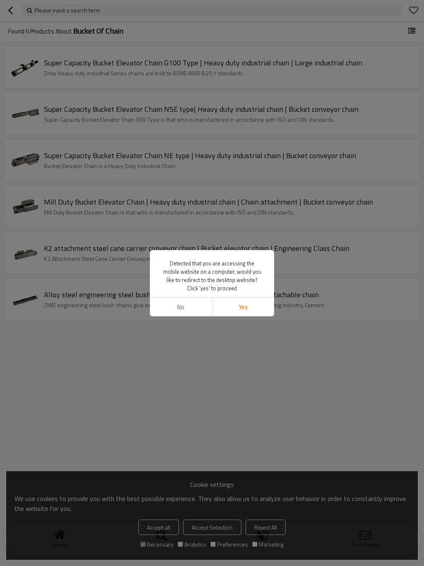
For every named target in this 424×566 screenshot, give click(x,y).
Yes (243, 307)
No (180, 307)
